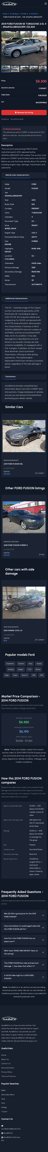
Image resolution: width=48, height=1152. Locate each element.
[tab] (17, 175)
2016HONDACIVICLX (13, 630)
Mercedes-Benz (8, 1095)
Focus (30, 663)
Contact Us (5, 1063)
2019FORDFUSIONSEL (13, 464)
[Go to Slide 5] (42, 68)
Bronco (38, 669)
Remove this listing (24, 112)
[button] (24, 48)
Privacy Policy (6, 1072)
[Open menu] (45, 3)
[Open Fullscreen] (45, 63)
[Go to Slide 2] (15, 68)
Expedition (10, 663)
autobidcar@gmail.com (11, 1129)
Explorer (21, 663)
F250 (41, 675)
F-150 (29, 669)
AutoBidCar (8, 1133)
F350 (33, 675)
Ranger (20, 669)
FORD (24, 14)
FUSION (34, 14)
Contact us (5, 119)
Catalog (14, 14)
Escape (39, 663)
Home (5, 14)
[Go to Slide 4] (33, 68)
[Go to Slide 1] (5, 68)
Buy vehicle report (17, 119)
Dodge (4, 1107)
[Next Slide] (44, 48)
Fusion (15, 675)
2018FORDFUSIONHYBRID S (16, 545)
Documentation (7, 1068)
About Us (5, 1059)
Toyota (4, 1111)
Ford (3, 1103)
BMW (3, 1090)
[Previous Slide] (3, 48)
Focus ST (25, 675)
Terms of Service (8, 1076)
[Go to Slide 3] (24, 68)
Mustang (11, 669)
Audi (3, 1099)
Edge (7, 675)
